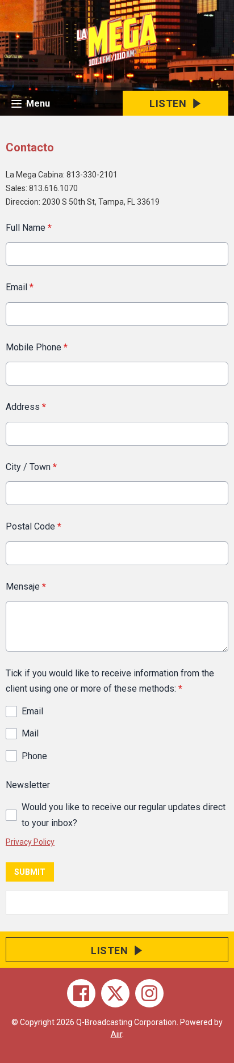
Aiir (116, 1034)
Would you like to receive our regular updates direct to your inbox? (123, 815)
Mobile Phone (37, 347)
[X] (115, 993)
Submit (29, 871)
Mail (30, 733)
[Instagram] (149, 993)
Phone (34, 756)
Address (26, 406)
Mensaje (26, 586)
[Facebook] (81, 993)
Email (20, 287)
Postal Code (33, 526)
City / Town (31, 466)
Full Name (29, 227)
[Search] (218, 902)
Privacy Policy (30, 841)
